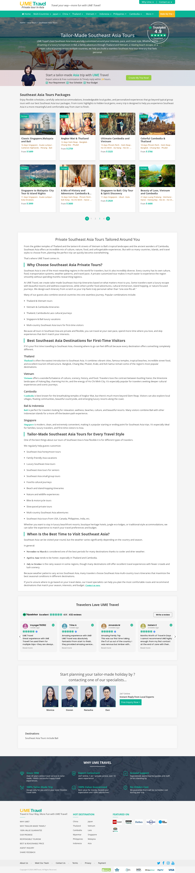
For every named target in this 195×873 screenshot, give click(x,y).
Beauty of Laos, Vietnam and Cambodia (155, 192)
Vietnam (90, 14)
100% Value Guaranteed (92, 787)
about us (24, 863)
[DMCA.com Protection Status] (107, 869)
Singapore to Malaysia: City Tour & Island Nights (37, 192)
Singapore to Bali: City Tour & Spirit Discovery (117, 192)
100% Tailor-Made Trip (40, 787)
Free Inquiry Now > (130, 702)
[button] (175, 637)
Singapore (92, 834)
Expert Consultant (89, 773)
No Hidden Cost (139, 787)
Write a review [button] (163, 614)
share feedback (27, 852)
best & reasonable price (32, 843)
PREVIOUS (87, 219)
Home (27, 14)
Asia (90, 843)
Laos (90, 830)
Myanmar (77, 834)
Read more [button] (28, 648)
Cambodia (134, 14)
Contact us (164, 2)
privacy (88, 863)
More (148, 14)
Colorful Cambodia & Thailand (153, 140)
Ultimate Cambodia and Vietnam (115, 140)
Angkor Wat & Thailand (75, 138)
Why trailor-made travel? (33, 826)
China (65, 14)
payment (102, 863)
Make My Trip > (167, 14)
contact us (60, 863)
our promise (26, 834)
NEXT (108, 219)
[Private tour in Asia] (35, 5)
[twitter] (159, 863)
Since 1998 (33, 773)
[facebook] (163, 863)
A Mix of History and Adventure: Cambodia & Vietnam (75, 193)
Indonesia (104, 14)
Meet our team (42, 863)
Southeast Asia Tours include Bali (41, 738)
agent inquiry (27, 848)
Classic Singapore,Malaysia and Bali (37, 140)
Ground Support (139, 773)
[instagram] (168, 863)
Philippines (118, 14)
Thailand (76, 14)
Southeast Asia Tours (48, 22)
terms (75, 863)
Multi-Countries (41, 14)
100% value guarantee (31, 830)
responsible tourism (30, 839)
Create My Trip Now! (139, 77)
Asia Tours (31, 22)
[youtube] (173, 863)
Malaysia (92, 839)
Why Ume (146, 2)
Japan (56, 14)
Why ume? (24, 821)
